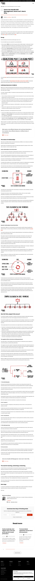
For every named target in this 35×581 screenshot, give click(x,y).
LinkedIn (28, 562)
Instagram (28, 564)
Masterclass (2, 564)
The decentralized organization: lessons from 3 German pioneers (26, 531)
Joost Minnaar (9, 17)
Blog (3, 6)
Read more (9, 500)
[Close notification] (33, 0)
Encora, (24, 80)
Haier (11, 80)
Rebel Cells (2, 565)
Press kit (19, 565)
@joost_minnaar (14, 502)
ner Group (21, 80)
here (3, 34)
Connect (9, 502)
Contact (19, 564)
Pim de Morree (13, 536)
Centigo (18, 80)
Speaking (2, 562)
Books (10, 565)
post (5, 77)
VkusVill (27, 80)
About (19, 562)
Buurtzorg (13, 80)
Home (1, 6)
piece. (15, 34)
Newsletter (11, 562)
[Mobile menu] (33, 3)
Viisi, (16, 80)
